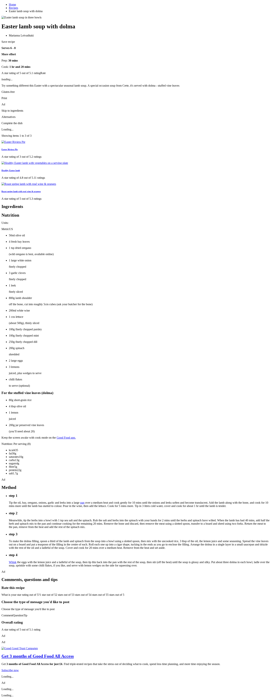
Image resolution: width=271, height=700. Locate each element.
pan (82, 502)
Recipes (13, 7)
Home (12, 4)
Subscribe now (10, 670)
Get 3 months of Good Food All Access (37, 656)
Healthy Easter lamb (10, 170)
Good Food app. (66, 437)
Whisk (12, 562)
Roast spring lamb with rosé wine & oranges (21, 191)
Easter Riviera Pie (9, 149)
